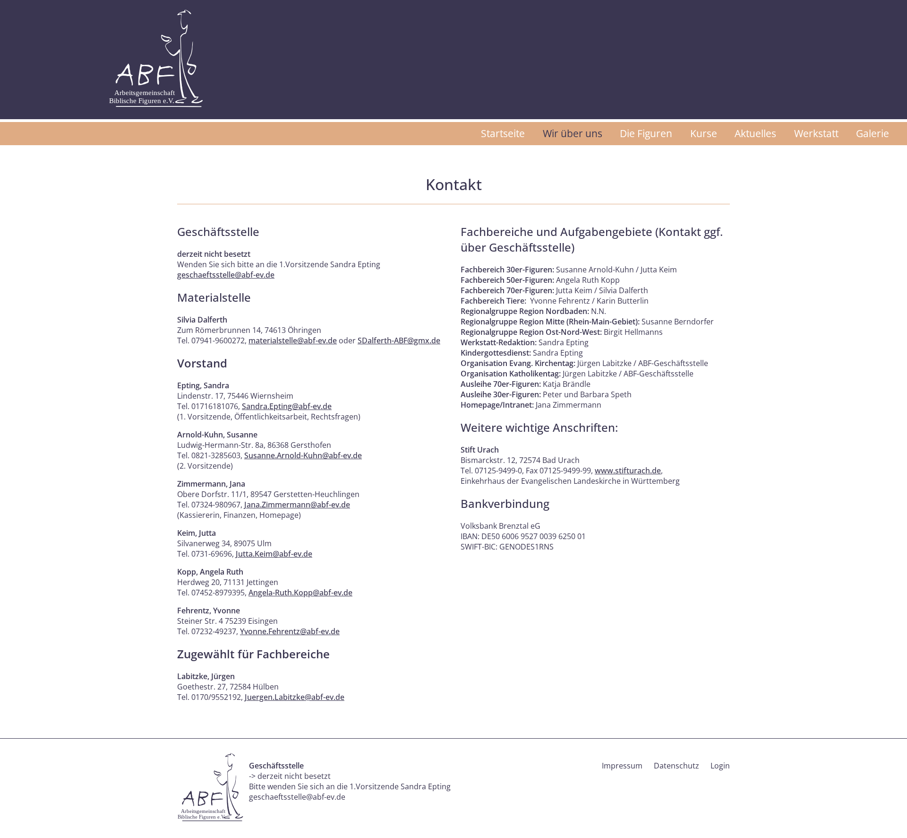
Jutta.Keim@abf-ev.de (274, 554)
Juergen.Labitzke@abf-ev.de (294, 697)
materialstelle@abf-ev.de (292, 340)
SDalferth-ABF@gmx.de (399, 340)
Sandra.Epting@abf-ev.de (287, 406)
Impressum (622, 765)
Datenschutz (676, 765)
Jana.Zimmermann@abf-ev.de (297, 504)
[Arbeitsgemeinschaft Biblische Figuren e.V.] (156, 58)
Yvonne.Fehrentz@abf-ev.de (290, 631)
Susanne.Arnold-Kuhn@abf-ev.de (303, 455)
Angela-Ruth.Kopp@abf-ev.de (300, 592)
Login (720, 765)
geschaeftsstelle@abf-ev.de (225, 275)
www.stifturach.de (628, 470)
